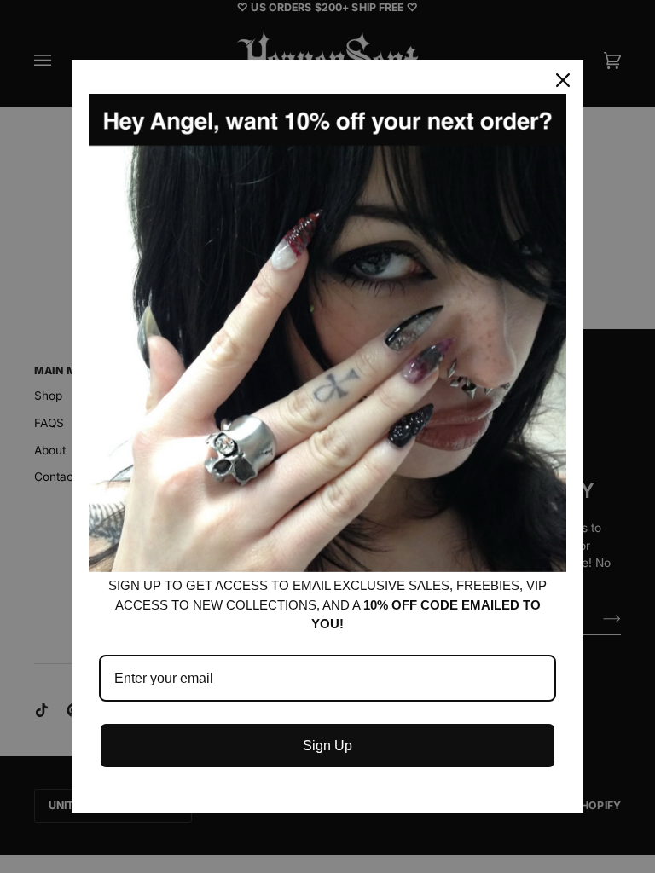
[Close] (562, 80)
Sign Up (327, 745)
